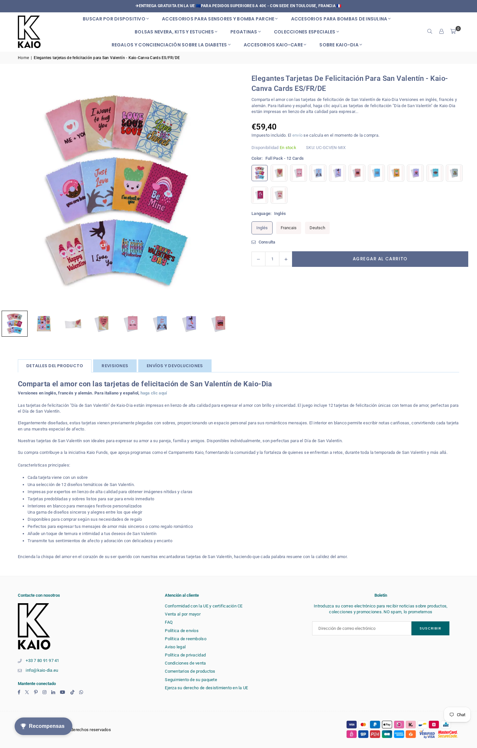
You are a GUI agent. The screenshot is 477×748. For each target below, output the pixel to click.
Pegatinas (243, 32)
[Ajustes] (441, 32)
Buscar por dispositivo (114, 19)
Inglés (262, 227)
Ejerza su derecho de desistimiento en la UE (206, 687)
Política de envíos (182, 630)
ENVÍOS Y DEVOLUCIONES (175, 366)
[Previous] (13, 190)
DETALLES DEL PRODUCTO (54, 366)
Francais (289, 227)
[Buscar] (430, 32)
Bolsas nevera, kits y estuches (174, 32)
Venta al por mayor (183, 614)
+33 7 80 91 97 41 (42, 660)
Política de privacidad (185, 655)
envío (297, 135)
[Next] (221, 190)
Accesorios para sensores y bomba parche (218, 19)
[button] (453, 32)
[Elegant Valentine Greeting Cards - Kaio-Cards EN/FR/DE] (44, 324)
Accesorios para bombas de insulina (339, 19)
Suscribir (430, 628)
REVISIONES (115, 366)
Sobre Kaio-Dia (339, 45)
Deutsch (317, 227)
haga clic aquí (154, 393)
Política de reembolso (185, 638)
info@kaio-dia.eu (42, 670)
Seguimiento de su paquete (191, 679)
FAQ (169, 622)
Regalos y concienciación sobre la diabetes (169, 45)
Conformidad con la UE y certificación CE (203, 606)
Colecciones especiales (305, 32)
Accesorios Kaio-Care (273, 45)
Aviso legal (175, 646)
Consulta (266, 242)
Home (23, 58)
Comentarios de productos (190, 671)
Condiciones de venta (185, 663)
